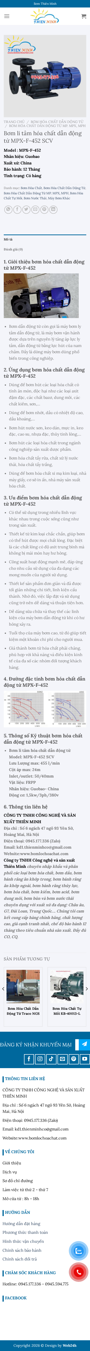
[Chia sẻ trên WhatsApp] (8, 210)
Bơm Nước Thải (35, 198)
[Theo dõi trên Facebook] (29, 1059)
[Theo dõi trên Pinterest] (74, 1059)
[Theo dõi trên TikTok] (51, 1059)
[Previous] (3, 999)
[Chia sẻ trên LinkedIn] (53, 210)
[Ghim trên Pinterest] (44, 210)
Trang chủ (14, 121)
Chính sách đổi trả (19, 1258)
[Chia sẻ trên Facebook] (17, 210)
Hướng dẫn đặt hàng (21, 1223)
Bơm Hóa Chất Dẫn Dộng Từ (57, 121)
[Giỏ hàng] (83, 16)
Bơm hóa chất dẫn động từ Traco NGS (23, 1011)
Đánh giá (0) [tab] (13, 249)
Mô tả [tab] (8, 239)
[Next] (86, 999)
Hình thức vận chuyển (23, 1241)
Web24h (69, 1345)
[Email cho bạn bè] (35, 210)
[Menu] (7, 16)
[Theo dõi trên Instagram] (40, 1059)
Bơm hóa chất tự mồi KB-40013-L (66, 1011)
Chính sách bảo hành (22, 1250)
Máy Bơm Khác (59, 198)
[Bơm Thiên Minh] (45, 16)
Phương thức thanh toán (25, 1232)
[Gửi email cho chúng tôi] (63, 1059)
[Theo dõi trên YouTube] (85, 1059)
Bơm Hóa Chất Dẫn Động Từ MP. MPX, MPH (47, 125)
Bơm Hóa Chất (31, 188)
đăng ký (84, 1044)
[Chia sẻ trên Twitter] (26, 210)
